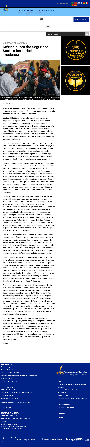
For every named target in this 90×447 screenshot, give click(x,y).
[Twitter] (3, 438)
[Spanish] (75, 5)
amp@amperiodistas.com (10, 424)
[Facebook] (11, 438)
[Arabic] (72, 2)
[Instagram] (7, 438)
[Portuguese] (72, 5)
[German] (84, 2)
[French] (81, 2)
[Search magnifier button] (87, 34)
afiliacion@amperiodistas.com (11, 428)
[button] (41, 19)
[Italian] (87, 2)
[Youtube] (3, 441)
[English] (78, 2)
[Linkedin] (15, 438)
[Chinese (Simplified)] (75, 2)
